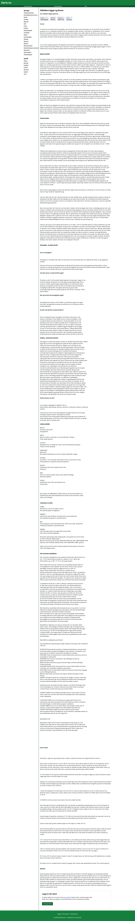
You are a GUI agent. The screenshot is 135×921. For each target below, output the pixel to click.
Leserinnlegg (27, 37)
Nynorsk (26, 69)
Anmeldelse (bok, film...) (31, 15)
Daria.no (6, 2)
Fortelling (26, 32)
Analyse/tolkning (29, 13)
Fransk (26, 67)
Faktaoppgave (28, 30)
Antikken (69, 19)
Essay (25, 26)
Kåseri (25, 35)
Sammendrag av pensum (31, 48)
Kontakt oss (74, 914)
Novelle (26, 39)
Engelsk (26, 65)
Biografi (26, 21)
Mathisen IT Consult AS (74, 917)
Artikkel (26, 19)
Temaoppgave (28, 54)
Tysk (25, 74)
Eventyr (26, 28)
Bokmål (26, 63)
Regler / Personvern (63, 914)
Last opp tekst (28, 6)
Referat (26, 43)
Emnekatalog (58, 6)
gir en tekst (67, 897)
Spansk (26, 72)
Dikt (86, 6)
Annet (25, 17)
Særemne (26, 50)
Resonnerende (28, 46)
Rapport (26, 41)
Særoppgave (27, 52)
